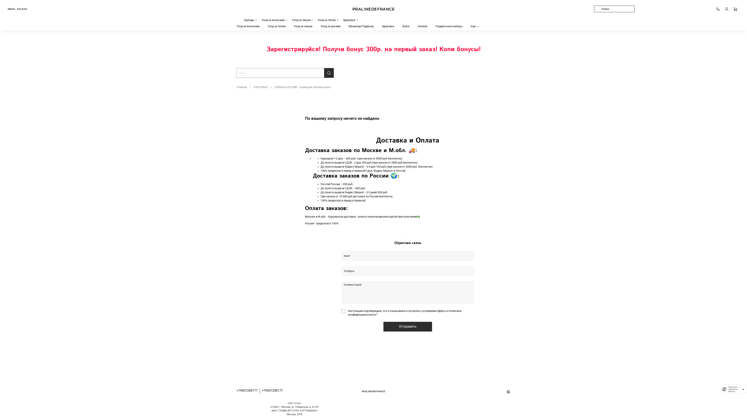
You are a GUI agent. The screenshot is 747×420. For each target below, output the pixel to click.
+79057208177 (247, 390)
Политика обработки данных (733, 389)
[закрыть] (743, 389)
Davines (422, 26)
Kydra (405, 26)
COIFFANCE (260, 87)
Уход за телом (327, 20)
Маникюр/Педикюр (361, 26)
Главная (242, 87)
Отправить (407, 326)
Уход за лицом (301, 20)
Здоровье (349, 20)
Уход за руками (330, 26)
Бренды (249, 20)
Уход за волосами (273, 20)
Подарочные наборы (449, 26)
